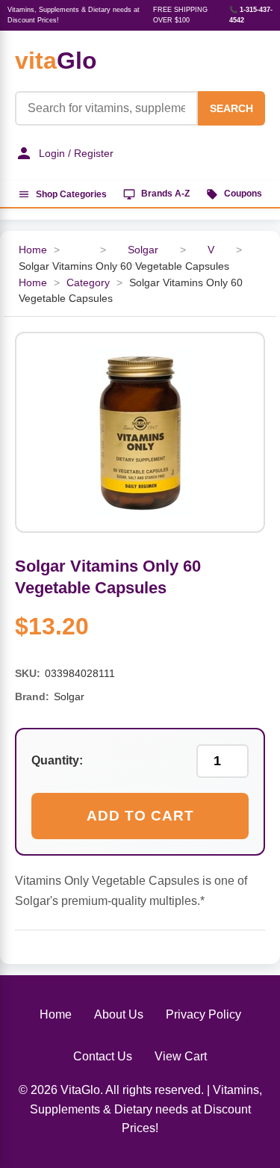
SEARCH (231, 108)
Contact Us (102, 1056)
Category (88, 282)
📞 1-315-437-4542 (251, 15)
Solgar (143, 250)
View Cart (181, 1056)
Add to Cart (140, 816)
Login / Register (76, 153)
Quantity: (57, 760)
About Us (118, 1014)
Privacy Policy (203, 1014)
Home (33, 250)
